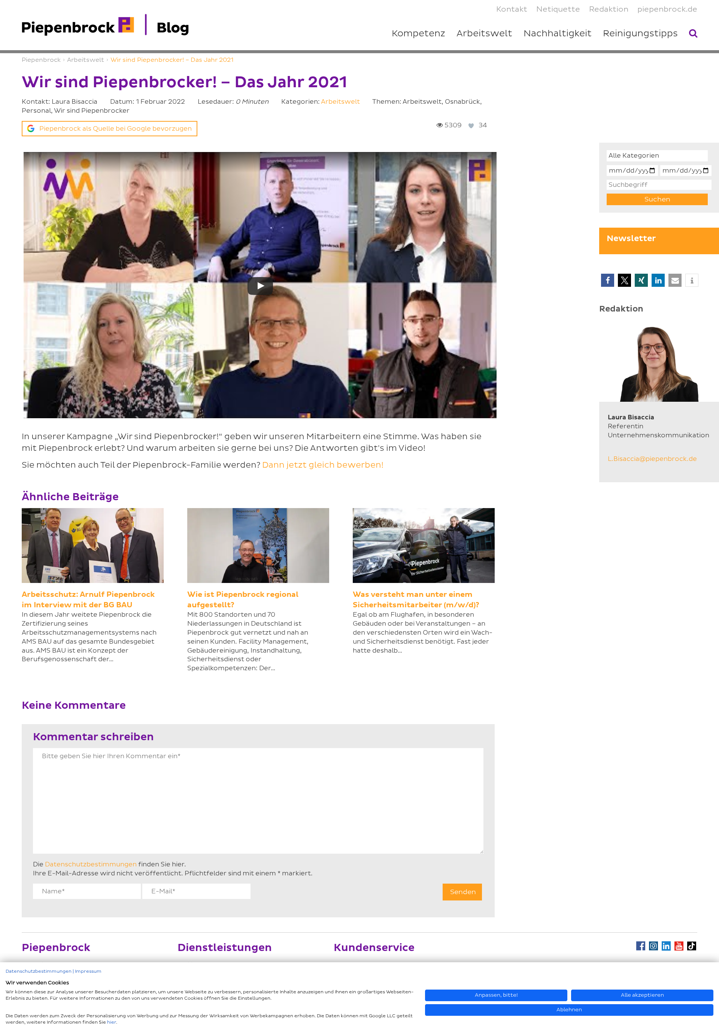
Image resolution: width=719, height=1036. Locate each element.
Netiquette (558, 9)
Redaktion (608, 9)
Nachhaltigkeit (558, 33)
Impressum (88, 971)
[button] (607, 280)
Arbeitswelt (340, 102)
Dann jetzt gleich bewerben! (322, 465)
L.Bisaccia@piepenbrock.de (652, 459)
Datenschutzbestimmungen (91, 864)
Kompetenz (418, 33)
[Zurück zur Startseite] (105, 25)
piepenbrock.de (667, 9)
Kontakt (511, 9)
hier (111, 1022)
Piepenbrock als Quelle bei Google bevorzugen (115, 129)
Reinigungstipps (640, 33)
